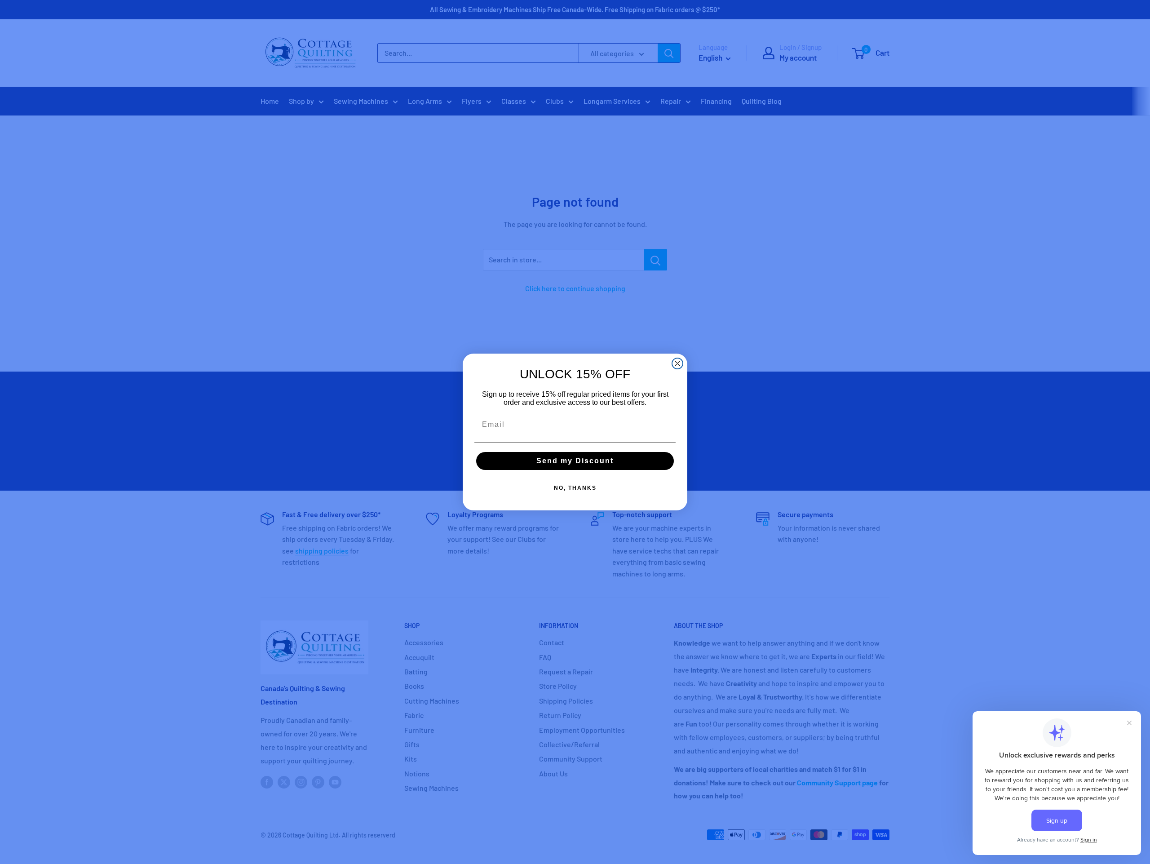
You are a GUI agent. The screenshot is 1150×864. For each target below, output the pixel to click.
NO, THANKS (575, 488)
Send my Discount (575, 461)
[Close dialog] (677, 363)
